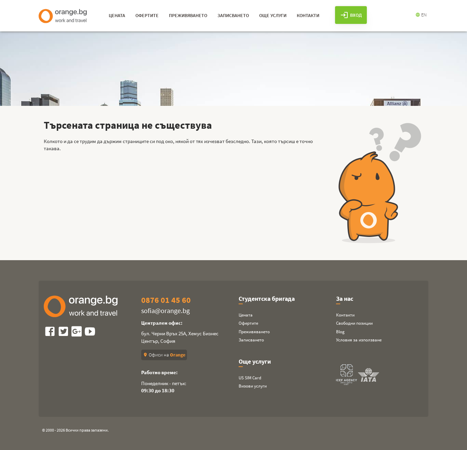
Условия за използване (359, 340)
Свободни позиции (354, 323)
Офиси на (164, 355)
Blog (340, 332)
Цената (246, 315)
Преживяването (254, 332)
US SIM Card (250, 378)
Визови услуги (253, 386)
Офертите (248, 323)
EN (421, 15)
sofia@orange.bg (165, 310)
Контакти (345, 315)
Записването (251, 340)
